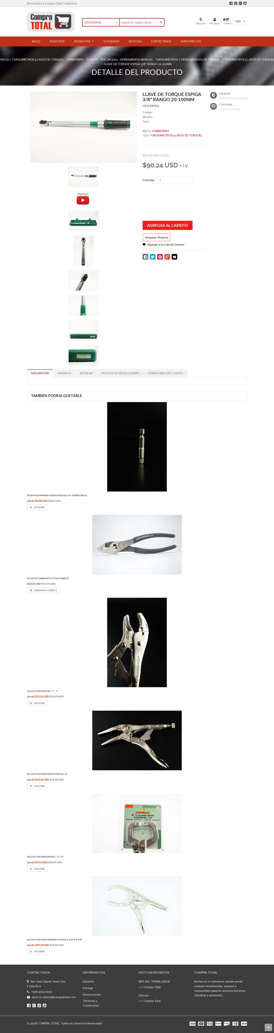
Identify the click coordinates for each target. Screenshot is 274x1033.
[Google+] (240, 3)
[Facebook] (231, 3)
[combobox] (139, 22)
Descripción (40, 373)
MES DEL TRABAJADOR (154, 981)
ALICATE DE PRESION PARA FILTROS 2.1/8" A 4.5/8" (54, 939)
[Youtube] (245, 3)
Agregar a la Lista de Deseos (165, 245)
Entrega (86, 373)
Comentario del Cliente (165, 373)
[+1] (167, 257)
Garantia (64, 373)
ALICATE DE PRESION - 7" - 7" (42, 691)
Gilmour (143, 995)
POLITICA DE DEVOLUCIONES (120, 373)
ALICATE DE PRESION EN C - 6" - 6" (45, 856)
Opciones (39, 507)
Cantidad (148, 180)
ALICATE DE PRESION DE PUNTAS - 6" (47, 774)
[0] (145, 257)
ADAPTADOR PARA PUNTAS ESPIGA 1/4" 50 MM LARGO (57, 495)
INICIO (4, 59)
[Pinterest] (235, 3)
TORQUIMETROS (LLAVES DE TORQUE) (38, 59)
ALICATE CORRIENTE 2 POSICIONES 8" (48, 578)
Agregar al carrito (45, 590)
